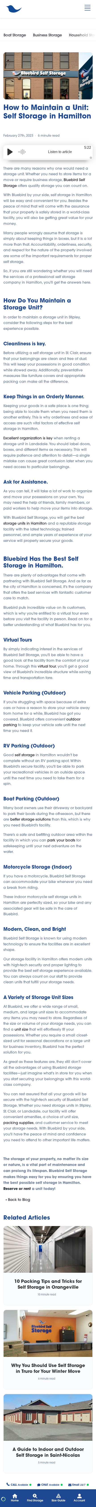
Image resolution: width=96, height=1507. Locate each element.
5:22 (87, 147)
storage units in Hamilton (25, 523)
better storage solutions (30, 819)
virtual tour (47, 666)
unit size (21, 1029)
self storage (25, 755)
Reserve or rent (17, 1188)
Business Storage (47, 35)
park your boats (61, 840)
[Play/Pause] (10, 151)
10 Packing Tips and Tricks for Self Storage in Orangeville (48, 1284)
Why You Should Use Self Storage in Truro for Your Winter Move (48, 1368)
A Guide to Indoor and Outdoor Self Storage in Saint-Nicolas (48, 1452)
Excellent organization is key (27, 438)
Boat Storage (15, 35)
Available (19, 1484)
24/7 (78, 1484)
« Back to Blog (18, 1199)
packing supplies (18, 1122)
